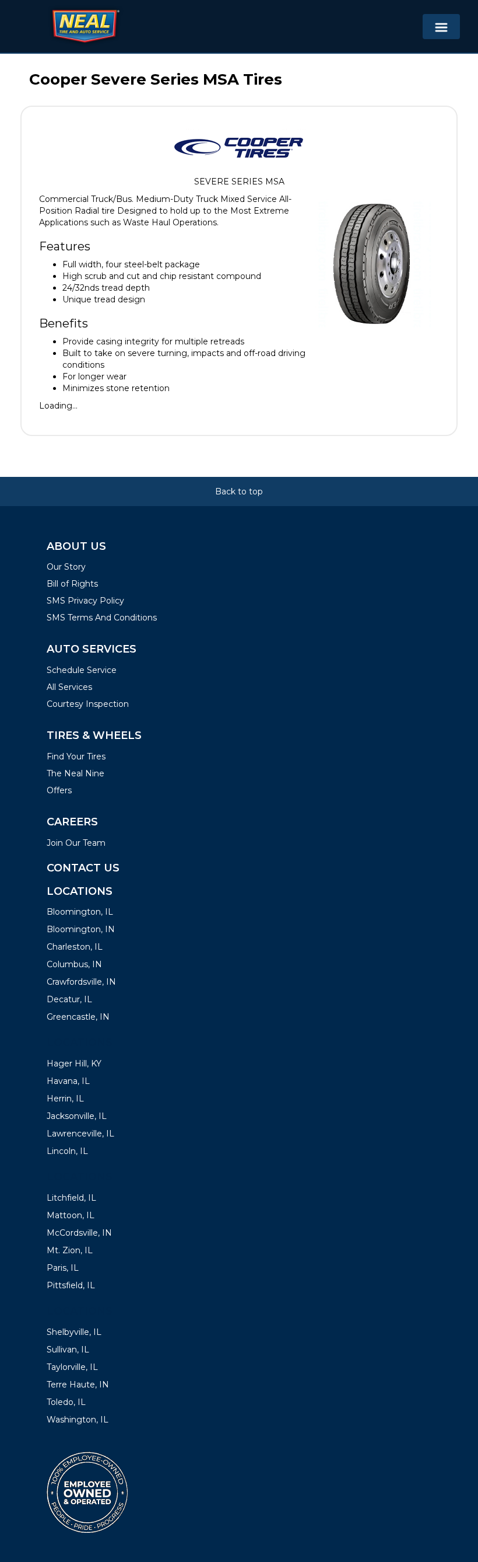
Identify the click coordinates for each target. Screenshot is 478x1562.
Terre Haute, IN (78, 1384)
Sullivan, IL (68, 1349)
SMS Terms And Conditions (102, 617)
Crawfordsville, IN (81, 982)
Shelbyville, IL (74, 1332)
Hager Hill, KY (74, 1063)
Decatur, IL (69, 999)
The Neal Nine (75, 773)
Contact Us (83, 868)
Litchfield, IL (71, 1198)
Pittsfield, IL (71, 1285)
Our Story (66, 567)
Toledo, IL (66, 1402)
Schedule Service (82, 670)
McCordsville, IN (79, 1233)
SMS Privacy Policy (85, 600)
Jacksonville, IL (77, 1116)
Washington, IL (77, 1419)
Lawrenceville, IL (80, 1133)
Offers (59, 790)
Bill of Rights (72, 583)
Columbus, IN (74, 964)
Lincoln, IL (67, 1151)
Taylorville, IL (72, 1367)
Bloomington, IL (80, 911)
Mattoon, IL (70, 1215)
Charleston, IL (75, 947)
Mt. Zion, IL (70, 1250)
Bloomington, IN (81, 929)
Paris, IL (63, 1268)
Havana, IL (68, 1081)
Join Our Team (76, 843)
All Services (69, 687)
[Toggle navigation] (441, 26)
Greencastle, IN (78, 1017)
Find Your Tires (76, 756)
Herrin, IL (65, 1098)
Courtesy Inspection (88, 704)
